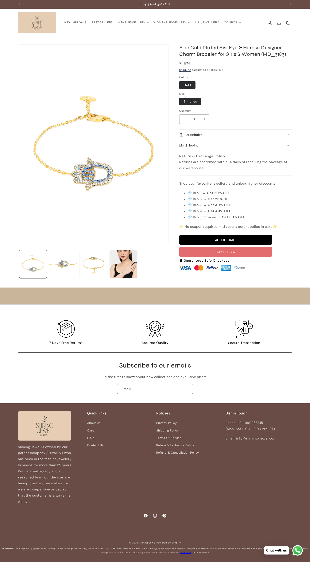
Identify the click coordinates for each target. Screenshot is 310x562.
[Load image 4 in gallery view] (123, 264)
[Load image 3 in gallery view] (93, 264)
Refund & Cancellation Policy (177, 452)
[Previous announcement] (19, 4)
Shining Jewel (147, 542)
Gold (187, 85)
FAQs (90, 438)
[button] (133, 22)
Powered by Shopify (168, 542)
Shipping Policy (167, 430)
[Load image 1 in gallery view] (33, 264)
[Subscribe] (188, 389)
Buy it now (226, 252)
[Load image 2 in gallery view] (63, 264)
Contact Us (95, 445)
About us (93, 423)
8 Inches (190, 101)
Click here (185, 552)
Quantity (185, 110)
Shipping (185, 69)
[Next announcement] (290, 4)
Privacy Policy (166, 423)
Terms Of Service (169, 438)
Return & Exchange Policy (175, 445)
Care (90, 430)
